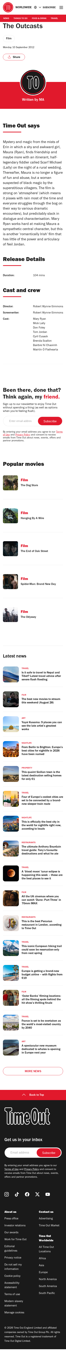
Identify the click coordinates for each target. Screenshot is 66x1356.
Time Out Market (49, 1225)
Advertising (46, 1218)
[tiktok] (17, 1194)
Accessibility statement (11, 1285)
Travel (54, 19)
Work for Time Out (15, 1239)
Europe (43, 1272)
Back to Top (36, 1095)
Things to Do (20, 19)
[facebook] (27, 1194)
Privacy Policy (22, 435)
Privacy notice (12, 1258)
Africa (42, 1258)
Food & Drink (39, 19)
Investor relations (14, 1225)
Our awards (11, 1232)
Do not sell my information (13, 1267)
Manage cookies (14, 1312)
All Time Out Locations (46, 1249)
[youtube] (47, 1194)
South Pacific (47, 1293)
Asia (41, 1265)
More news (33, 1071)
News (6, 19)
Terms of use (12, 1294)
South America (48, 1286)
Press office (11, 1218)
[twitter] (37, 1194)
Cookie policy (12, 1276)
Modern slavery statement (13, 1303)
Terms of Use (11, 1169)
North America (48, 1279)
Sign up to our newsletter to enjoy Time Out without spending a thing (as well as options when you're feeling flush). (30, 408)
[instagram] (6, 1194)
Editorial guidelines (10, 1248)
